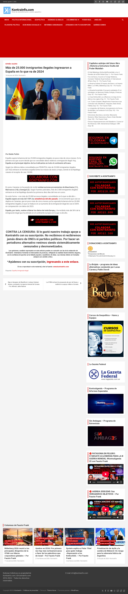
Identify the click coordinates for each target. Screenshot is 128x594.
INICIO (6, 20)
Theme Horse (51, 590)
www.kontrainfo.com (61, 267)
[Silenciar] (118, 482)
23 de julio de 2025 (103, 558)
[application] (106, 474)
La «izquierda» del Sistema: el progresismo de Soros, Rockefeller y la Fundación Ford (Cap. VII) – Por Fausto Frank (105, 110)
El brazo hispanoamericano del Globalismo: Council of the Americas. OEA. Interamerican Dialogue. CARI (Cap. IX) (105, 124)
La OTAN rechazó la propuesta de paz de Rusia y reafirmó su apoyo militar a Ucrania (62, 283)
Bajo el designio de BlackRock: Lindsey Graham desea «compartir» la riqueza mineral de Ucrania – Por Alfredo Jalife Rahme (23, 284)
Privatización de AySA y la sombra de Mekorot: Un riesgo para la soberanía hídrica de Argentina (110, 552)
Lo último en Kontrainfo (44, 543)
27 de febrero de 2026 (42, 558)
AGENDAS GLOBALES (56, 20)
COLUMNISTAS (71, 20)
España (8, 64)
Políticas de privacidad (31, 590)
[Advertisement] (64, 42)
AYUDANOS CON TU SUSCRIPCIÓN (78, 25)
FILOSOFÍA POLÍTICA (12, 25)
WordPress (74, 590)
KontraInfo (22, 75)
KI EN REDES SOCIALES (31, 25)
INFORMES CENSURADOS (53, 25)
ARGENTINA (101, 538)
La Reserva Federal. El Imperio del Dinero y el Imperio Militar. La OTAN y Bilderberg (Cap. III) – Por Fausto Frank (105, 86)
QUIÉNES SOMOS (100, 25)
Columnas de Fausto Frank (16, 525)
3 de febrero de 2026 (72, 561)
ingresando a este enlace (62, 261)
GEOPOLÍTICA (40, 20)
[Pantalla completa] (121, 482)
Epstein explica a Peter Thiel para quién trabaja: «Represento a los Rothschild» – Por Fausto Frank (78, 553)
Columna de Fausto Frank (14, 541)
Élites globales (10, 543)
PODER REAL (86, 20)
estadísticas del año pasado (46, 199)
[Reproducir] (90, 482)
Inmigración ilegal (22, 270)
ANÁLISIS (97, 20)
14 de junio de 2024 (12, 75)
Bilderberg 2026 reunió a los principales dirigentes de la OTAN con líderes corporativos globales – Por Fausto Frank (16, 553)
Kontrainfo (18, 590)
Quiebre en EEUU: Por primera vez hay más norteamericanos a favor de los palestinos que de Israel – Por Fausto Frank (48, 552)
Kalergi (14, 64)
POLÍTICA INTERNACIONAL (22, 20)
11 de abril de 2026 (10, 561)
